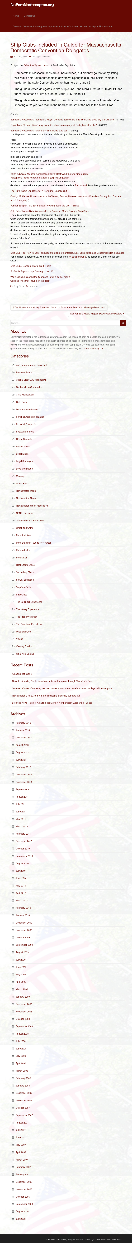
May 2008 (21, 1055)
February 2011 (23, 833)
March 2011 (22, 826)
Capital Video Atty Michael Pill (31, 379)
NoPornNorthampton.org (56, 1239)
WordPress (117, 1239)
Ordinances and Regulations (30, 520)
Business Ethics (24, 372)
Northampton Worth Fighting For (32, 505)
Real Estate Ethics (25, 564)
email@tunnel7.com (41, 56)
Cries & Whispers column (36, 65)
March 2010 (22, 900)
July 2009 (21, 959)
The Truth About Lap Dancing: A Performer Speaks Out (38, 190)
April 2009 (21, 981)
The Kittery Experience (27, 609)
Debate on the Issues (27, 409)
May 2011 (21, 819)
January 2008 (23, 1085)
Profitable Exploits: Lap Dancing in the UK (31, 271)
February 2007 (23, 1166)
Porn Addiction (23, 535)
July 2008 (21, 1041)
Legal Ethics (22, 453)
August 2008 (22, 1033)
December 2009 (24, 922)
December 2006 (24, 1181)
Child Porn (21, 402)
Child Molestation (25, 394)
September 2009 (24, 944)
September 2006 (24, 1203)
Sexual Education (25, 579)
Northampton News (26, 498)
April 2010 (21, 893)
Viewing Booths (24, 646)
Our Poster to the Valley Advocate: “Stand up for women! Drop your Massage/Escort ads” (59, 307)
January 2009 (23, 996)
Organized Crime (24, 527)
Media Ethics (22, 483)
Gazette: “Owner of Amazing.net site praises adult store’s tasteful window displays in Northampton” (63, 26)
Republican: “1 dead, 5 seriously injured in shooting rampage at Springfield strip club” (53, 125)
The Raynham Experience (29, 624)
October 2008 (23, 1018)
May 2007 (21, 1144)
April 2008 (21, 1063)
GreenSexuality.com (94, 348)
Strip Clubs (19, 286)
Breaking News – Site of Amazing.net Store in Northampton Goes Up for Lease (52, 702)
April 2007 (21, 1152)
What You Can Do (25, 653)
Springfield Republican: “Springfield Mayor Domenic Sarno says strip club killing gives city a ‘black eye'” (62, 119)
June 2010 (21, 878)
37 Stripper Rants (77, 256)
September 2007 (24, 1115)
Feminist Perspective (26, 424)
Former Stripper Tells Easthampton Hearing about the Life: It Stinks (44, 205)
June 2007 (21, 1137)
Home (16, 15)
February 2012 (23, 767)
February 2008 (23, 1078)
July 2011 (21, 804)
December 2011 (24, 774)
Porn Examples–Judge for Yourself (33, 542)
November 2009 (24, 930)
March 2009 (22, 989)
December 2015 (24, 737)
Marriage (20, 476)
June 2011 (21, 811)
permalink (33, 286)
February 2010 (23, 907)
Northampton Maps (26, 490)
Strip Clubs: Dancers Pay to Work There (30, 265)
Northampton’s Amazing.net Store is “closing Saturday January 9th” (46, 695)
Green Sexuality (24, 439)
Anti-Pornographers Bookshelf (31, 365)
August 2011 (22, 796)
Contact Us (29, 15)
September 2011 (24, 789)
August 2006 (22, 1211)
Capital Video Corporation (29, 387)
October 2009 (23, 937)
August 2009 (22, 952)
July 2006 (21, 1218)
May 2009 (21, 974)
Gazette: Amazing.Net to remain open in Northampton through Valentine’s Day (52, 681)
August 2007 (22, 1122)
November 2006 (24, 1189)
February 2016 (23, 722)
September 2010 (24, 856)
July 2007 (21, 1129)
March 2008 (22, 1070)
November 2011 (24, 782)
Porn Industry (23, 550)
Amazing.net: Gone (22, 673)
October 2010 (23, 848)
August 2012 (22, 752)
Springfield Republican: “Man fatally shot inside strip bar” (39, 130)
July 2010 (21, 870)
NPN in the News (24, 513)
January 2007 (23, 1174)
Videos (19, 638)
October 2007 (23, 1107)
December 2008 (24, 1004)
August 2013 (22, 744)
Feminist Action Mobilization (30, 416)
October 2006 (23, 1196)
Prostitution (22, 557)
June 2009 (21, 967)
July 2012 (21, 759)
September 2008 (24, 1026)
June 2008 (21, 1048)
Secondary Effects (25, 572)
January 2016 (23, 730)
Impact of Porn (23, 446)
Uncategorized (23, 631)
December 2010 (24, 841)
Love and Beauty (24, 468)
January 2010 (23, 915)
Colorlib (97, 1239)
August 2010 (22, 863)
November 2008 (24, 1011)
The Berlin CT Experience (29, 601)
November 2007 (24, 1100)
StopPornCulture (24, 587)
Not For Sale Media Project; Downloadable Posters (96, 313)
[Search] (123, 323)
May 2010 (21, 885)
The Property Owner (26, 616)
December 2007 (24, 1092)
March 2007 (22, 1159)
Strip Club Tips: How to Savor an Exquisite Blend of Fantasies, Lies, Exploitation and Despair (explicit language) (67, 252)
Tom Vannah (81, 185)
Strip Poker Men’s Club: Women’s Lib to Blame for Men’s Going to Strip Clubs (49, 211)
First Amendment (25, 431)
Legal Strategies (24, 461)
